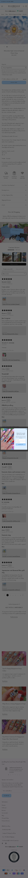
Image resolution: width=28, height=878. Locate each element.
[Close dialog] (26, 429)
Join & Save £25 (20, 444)
